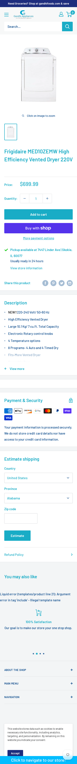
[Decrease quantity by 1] (24, 198)
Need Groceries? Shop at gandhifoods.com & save (38, 3)
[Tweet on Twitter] (62, 283)
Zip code (10, 509)
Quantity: (10, 198)
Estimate (17, 535)
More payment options (38, 238)
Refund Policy (14, 555)
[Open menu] (6, 14)
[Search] (67, 26)
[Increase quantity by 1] (47, 198)
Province (10, 489)
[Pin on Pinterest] (53, 283)
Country (9, 468)
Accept (15, 753)
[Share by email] (70, 283)
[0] (69, 14)
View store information (26, 268)
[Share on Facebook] (45, 283)
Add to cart (38, 214)
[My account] (61, 14)
